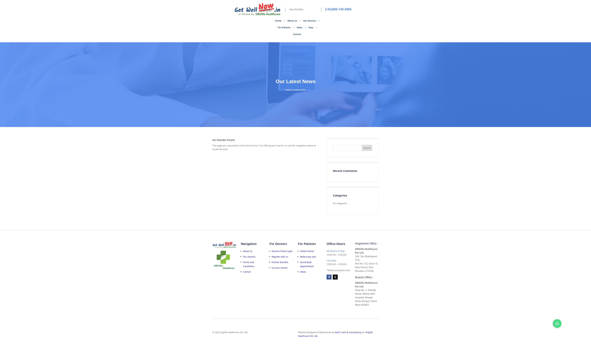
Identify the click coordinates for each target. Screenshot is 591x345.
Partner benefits (280, 262)
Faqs (311, 27)
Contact (297, 34)
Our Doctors (309, 20)
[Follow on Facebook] (329, 277)
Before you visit (308, 256)
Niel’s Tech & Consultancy (348, 332)
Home (278, 20)
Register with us (280, 256)
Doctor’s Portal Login (282, 251)
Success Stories (279, 267)
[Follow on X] (335, 277)
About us (292, 20)
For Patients (284, 27)
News (299, 27)
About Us (247, 251)
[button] (557, 323)
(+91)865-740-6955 (338, 9)
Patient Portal (307, 251)
